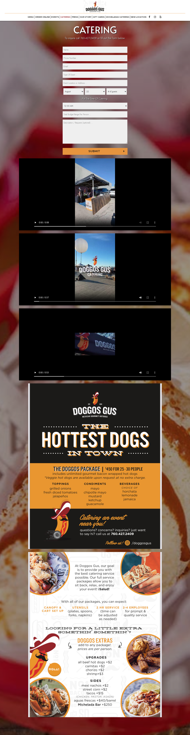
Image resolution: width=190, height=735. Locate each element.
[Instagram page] (155, 17)
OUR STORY (85, 17)
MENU (31, 17)
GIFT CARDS (99, 17)
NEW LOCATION (138, 17)
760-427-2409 (88, 38)
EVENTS (55, 17)
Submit (94, 151)
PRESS (75, 17)
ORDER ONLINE (42, 17)
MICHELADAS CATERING (117, 17)
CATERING (65, 17)
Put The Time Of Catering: (95, 98)
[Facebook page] (149, 17)
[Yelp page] (160, 17)
